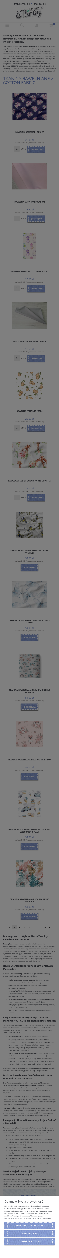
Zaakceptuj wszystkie (29, 1241)
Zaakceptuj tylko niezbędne (30, 1225)
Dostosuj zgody (30, 1233)
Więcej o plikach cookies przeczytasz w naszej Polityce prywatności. (28, 1218)
